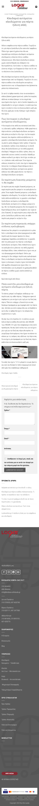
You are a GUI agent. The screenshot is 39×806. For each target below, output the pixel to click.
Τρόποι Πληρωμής (8, 714)
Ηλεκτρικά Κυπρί (29, 798)
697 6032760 (15, 602)
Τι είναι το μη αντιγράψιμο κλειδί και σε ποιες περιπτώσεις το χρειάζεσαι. (18, 500)
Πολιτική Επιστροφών (9, 725)
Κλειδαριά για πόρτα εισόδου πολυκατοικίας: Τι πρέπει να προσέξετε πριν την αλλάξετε (18, 493)
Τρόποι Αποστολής (8, 720)
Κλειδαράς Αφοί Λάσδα (9, 373)
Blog (3, 646)
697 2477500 (15, 610)
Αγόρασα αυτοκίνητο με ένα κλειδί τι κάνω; (17, 488)
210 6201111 (6, 610)
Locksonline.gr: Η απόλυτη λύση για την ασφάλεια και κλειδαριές (19, 514)
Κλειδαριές (5, 796)
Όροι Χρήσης (6, 704)
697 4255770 (6, 621)
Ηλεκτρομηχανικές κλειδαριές (15, 14)
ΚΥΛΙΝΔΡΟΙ (13, 796)
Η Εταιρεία (5, 636)
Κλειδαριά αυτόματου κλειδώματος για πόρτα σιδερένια (29, 387)
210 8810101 (15, 619)
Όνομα (7, 429)
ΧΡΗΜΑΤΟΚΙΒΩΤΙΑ (11, 800)
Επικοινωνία (6, 641)
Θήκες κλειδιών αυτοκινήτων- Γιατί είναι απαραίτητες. (16, 507)
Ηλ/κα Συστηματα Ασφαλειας (13, 798)
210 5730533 (6, 602)
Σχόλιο (7, 410)
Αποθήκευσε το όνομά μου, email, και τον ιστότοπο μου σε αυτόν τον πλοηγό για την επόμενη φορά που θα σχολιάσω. (18, 462)
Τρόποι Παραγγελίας (9, 709)
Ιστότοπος (7, 449)
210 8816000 (6, 619)
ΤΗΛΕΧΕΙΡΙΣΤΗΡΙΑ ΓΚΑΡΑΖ (26, 800)
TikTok (17, 362)
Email (6, 439)
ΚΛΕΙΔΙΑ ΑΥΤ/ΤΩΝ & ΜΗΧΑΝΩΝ (27, 796)
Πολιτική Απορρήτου (9, 730)
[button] (3, 6)
